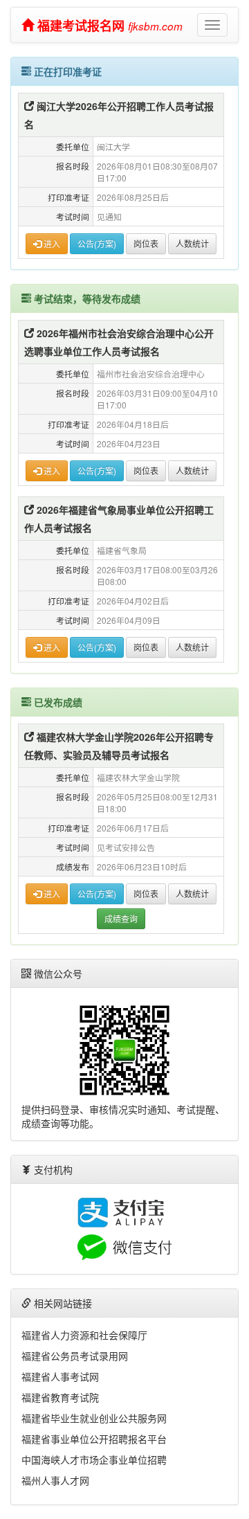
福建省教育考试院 (60, 1397)
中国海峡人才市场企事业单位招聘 (94, 1459)
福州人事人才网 (55, 1480)
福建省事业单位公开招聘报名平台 (94, 1439)
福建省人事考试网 (60, 1376)
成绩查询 (121, 918)
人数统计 (192, 243)
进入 (51, 243)
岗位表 (145, 243)
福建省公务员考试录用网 (74, 1356)
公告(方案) (96, 243)
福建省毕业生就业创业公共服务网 (94, 1418)
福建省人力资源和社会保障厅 (84, 1335)
